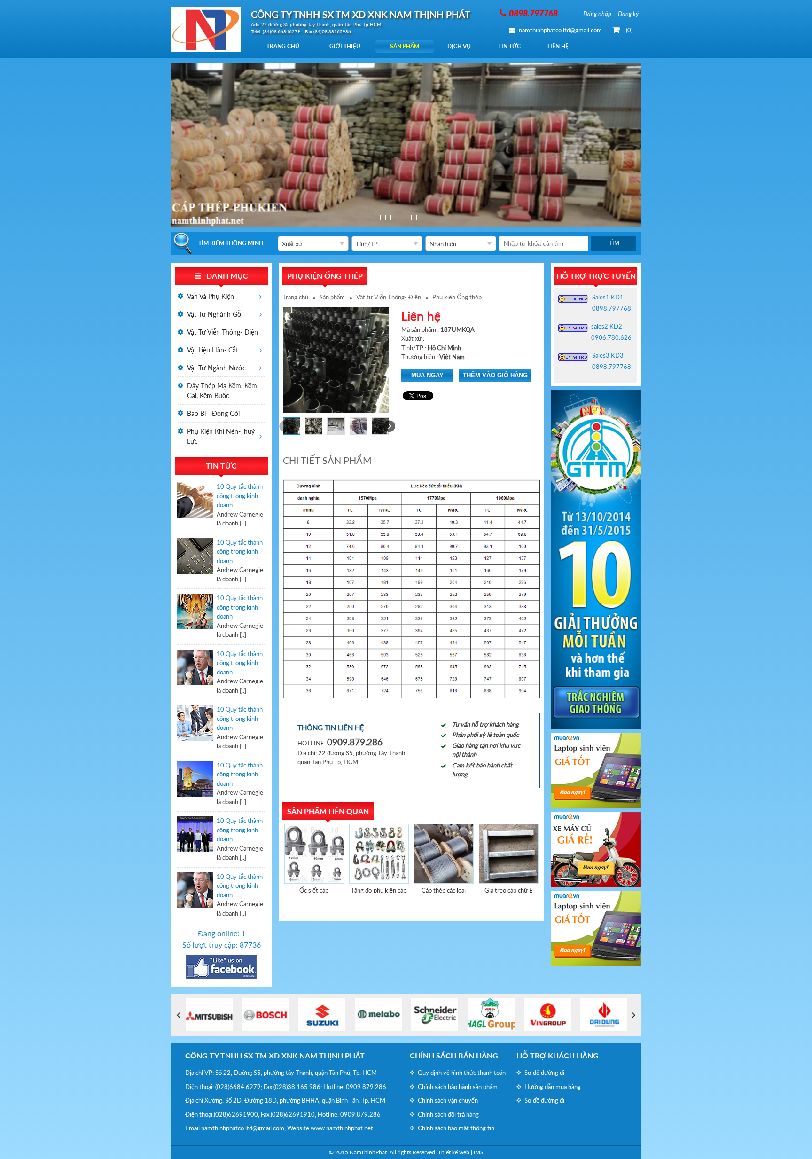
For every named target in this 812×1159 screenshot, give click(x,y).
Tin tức (509, 46)
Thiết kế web (453, 1152)
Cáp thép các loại (444, 890)
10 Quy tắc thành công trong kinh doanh (240, 496)
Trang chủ (282, 46)
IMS (479, 1152)
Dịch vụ (459, 46)
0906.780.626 (611, 337)
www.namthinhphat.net (342, 1128)
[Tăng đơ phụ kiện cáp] (379, 854)
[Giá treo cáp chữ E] (509, 854)
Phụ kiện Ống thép (457, 297)
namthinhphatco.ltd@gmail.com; (243, 1128)
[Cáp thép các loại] (444, 854)
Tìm (614, 243)
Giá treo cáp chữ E (508, 890)
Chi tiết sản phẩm (327, 460)
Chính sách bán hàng (454, 1055)
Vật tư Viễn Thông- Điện (388, 297)
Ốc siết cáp (313, 890)
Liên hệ (558, 46)
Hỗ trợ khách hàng (557, 1055)
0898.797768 (611, 308)
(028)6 (224, 1086)
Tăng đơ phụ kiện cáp (378, 890)
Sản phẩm (404, 46)
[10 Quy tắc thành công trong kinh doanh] (195, 505)
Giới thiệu (344, 46)
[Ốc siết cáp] (314, 854)
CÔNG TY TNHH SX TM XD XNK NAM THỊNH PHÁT (275, 1055)
